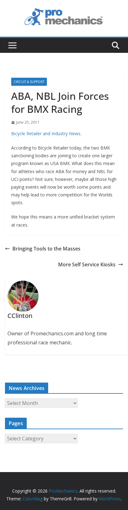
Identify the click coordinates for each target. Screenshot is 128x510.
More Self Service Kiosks (87, 264)
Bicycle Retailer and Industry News (45, 133)
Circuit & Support (29, 82)
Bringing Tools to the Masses (46, 248)
